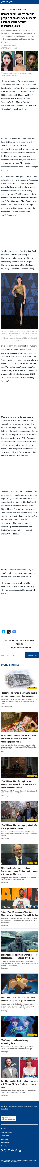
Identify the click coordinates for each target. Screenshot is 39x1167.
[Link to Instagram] (5, 1150)
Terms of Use (5, 1142)
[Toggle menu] (35, 2)
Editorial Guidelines (6, 1132)
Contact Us (4, 1146)
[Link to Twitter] (9, 1150)
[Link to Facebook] (2, 1150)
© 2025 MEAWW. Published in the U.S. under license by (17, 1107)
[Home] (7, 2)
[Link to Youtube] (12, 1150)
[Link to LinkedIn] (20, 1150)
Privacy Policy (5, 1135)
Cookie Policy (5, 1139)
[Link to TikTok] (16, 1151)
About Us (3, 1129)
